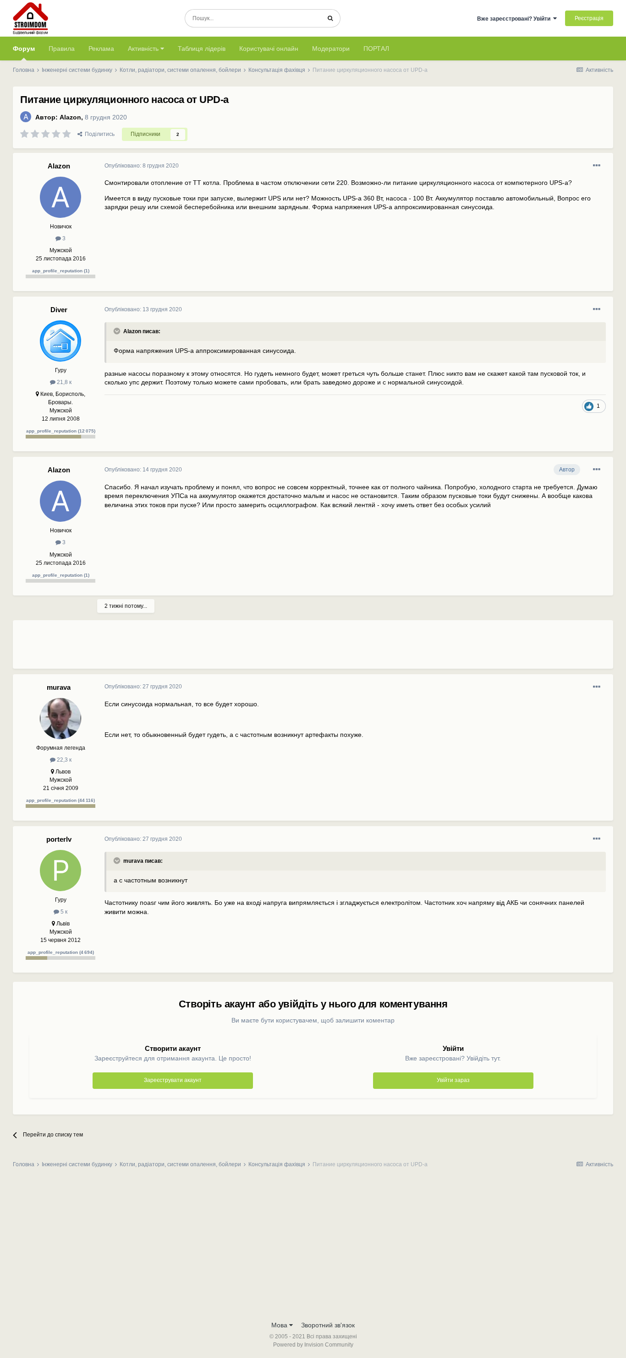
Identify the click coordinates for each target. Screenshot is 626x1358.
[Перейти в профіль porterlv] (60, 870)
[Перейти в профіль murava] (60, 718)
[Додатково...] (597, 165)
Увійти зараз (453, 1080)
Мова (280, 1325)
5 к (63, 912)
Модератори (331, 48)
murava (59, 687)
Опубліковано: (141, 165)
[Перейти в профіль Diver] (60, 341)
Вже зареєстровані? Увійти (515, 19)
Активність (144, 48)
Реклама (101, 48)
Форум (24, 48)
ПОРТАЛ (376, 48)
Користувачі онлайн (268, 48)
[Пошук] (330, 18)
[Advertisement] (271, 648)
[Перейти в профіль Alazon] (25, 116)
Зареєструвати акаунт (173, 1080)
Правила (62, 48)
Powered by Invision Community (313, 1345)
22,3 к (63, 760)
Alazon (70, 117)
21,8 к (63, 382)
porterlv (58, 839)
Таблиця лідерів (201, 48)
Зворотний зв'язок (328, 1325)
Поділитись (98, 134)
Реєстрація (589, 18)
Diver (58, 310)
